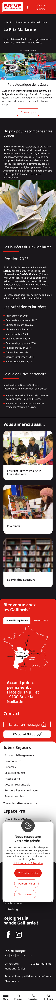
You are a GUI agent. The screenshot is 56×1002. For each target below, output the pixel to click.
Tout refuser (25, 894)
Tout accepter (29, 873)
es (12, 955)
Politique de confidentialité (28, 863)
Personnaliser (26, 883)
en (6, 955)
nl (31, 955)
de (24, 955)
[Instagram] (18, 934)
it (18, 955)
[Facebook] (8, 934)
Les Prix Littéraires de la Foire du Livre (26, 22)
